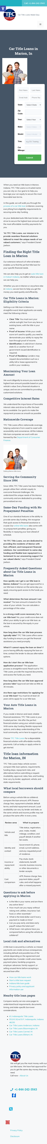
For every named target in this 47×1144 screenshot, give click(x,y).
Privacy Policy (16, 1130)
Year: (20, 119)
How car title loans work (20, 977)
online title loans (21, 525)
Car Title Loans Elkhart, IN (21, 1034)
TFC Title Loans (17, 738)
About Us (24, 1075)
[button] (3, 8)
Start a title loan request (20, 980)
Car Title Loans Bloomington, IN (23, 1028)
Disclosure (15, 1136)
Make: (20, 127)
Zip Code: (20, 112)
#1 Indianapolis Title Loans (21, 1016)
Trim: (20, 141)
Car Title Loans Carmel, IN (21, 1031)
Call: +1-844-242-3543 (34, 3)
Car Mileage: (21, 148)
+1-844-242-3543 (26, 1089)
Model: (21, 134)
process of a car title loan (14, 206)
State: (20, 105)
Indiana (8, 289)
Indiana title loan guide (19, 983)
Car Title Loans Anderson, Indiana (24, 1025)
